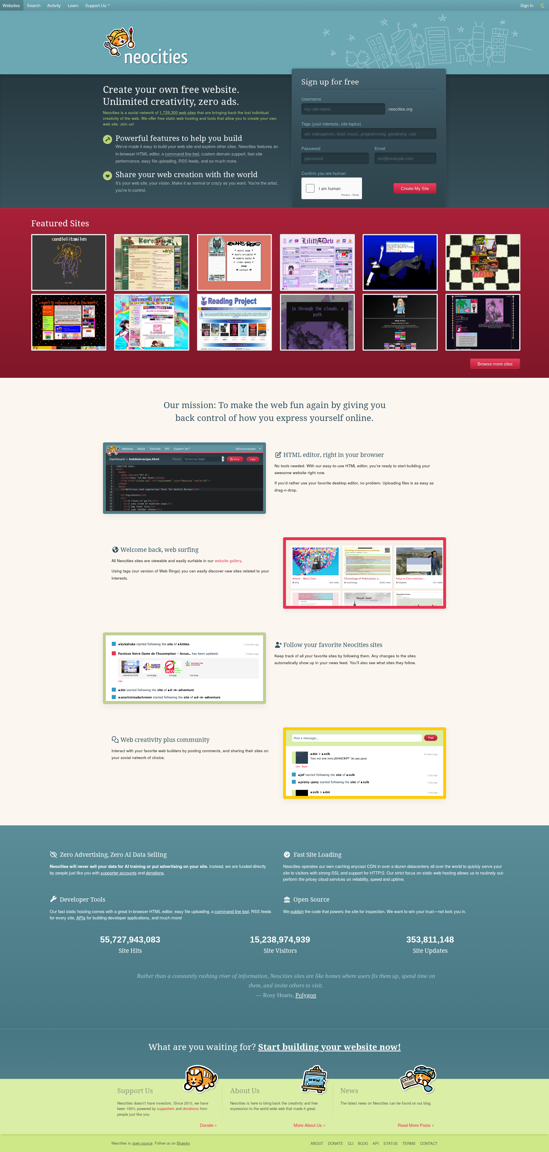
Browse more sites (495, 364)
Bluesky (183, 1143)
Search (33, 5)
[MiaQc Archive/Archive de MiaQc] (400, 322)
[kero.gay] (151, 262)
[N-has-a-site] (400, 262)
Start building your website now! (329, 1047)
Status (390, 1143)
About (317, 1143)
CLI (350, 1143)
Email (380, 148)
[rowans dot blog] (234, 262)
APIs (80, 918)
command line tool (182, 154)
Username (311, 99)
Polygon (305, 995)
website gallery (228, 560)
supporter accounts (119, 873)
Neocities (119, 1143)
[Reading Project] (234, 322)
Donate (206, 1125)
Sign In (526, 5)
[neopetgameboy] (483, 262)
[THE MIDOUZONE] (151, 322)
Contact (428, 1143)
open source (142, 1143)
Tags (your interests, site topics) (331, 124)
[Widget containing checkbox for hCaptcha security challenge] (331, 188)
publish (297, 911)
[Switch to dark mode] (543, 5)
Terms (408, 1143)
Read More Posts (414, 1125)
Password (310, 148)
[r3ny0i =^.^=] (68, 322)
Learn (73, 5)
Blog (363, 1143)
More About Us (308, 1125)
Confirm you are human (323, 173)
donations (155, 873)
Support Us (95, 5)
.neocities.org (399, 109)
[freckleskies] (317, 322)
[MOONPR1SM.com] (483, 322)
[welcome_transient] (68, 262)
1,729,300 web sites (178, 113)
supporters (165, 1108)
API (376, 1143)
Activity (54, 5)
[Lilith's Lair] (317, 262)
